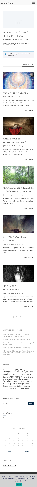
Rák (16, 383)
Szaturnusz (7, 386)
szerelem (14, 386)
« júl (9, 451)
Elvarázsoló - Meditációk (9, 44)
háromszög (17, 374)
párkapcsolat (5, 383)
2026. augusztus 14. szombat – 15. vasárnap (16, 347)
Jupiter (28, 374)
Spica (27, 384)
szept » (27, 451)
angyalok (24, 370)
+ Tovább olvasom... (28, 65)
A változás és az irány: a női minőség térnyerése (17, 339)
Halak (5, 374)
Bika (21, 372)
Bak (18, 372)
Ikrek (23, 374)
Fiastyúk (31, 372)
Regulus (11, 384)
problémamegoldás (25, 381)
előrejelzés (25, 371)
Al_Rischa (10, 369)
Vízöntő (21, 389)
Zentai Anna (7, 2)
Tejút (23, 386)
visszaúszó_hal (6, 388)
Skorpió (21, 383)
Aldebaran (5, 370)
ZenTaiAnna (15, 43)
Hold (9, 374)
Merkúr (18, 377)
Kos (31, 374)
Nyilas (19, 379)
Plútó (12, 381)
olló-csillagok (25, 379)
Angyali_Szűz (17, 370)
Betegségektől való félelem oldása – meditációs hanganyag (17, 36)
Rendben (18, 484)
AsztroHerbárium (25, 43)
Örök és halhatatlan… (17, 93)
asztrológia (6, 372)
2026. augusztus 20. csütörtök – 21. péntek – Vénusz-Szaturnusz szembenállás (16, 335)
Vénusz (13, 388)
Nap (29, 377)
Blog (22, 96)
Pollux (15, 381)
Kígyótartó (6, 377)
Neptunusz (9, 379)
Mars (12, 377)
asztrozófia (13, 371)
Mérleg (24, 377)
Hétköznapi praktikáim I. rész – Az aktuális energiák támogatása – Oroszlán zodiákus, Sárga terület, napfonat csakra (18, 352)
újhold (27, 389)
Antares (30, 370)
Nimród (14, 379)
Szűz (19, 386)
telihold (28, 386)
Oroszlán (7, 381)
